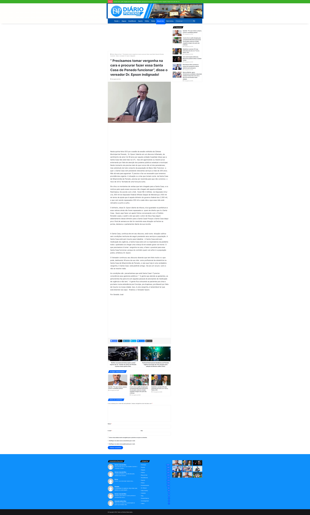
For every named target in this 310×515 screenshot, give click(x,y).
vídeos (142, 503)
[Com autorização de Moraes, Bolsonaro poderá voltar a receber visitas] (177, 59)
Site (142, 430)
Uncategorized (145, 501)
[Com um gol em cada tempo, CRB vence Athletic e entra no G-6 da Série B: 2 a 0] (197, 475)
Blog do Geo (160, 21)
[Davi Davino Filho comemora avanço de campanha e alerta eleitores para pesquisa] (177, 67)
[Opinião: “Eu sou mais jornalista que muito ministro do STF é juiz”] (187, 475)
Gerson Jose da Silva (120, 464)
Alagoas (124, 21)
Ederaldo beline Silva (120, 501)
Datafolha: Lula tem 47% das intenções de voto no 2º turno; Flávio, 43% (159, 388)
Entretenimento (145, 485)
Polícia (153, 21)
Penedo (116, 21)
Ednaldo (117, 486)
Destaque (143, 464)
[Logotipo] (155, 11)
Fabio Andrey (169, 21)
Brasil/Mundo (132, 21)
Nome (110, 423)
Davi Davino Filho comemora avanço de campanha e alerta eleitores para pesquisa (191, 66)
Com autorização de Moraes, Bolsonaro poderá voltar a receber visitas (192, 58)
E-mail (110, 430)
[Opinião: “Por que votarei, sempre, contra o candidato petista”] (117, 380)
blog (142, 495)
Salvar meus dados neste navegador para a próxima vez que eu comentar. (128, 437)
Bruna (116, 479)
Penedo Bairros (145, 498)
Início (112, 54)
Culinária (143, 493)
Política (147, 21)
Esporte (140, 21)
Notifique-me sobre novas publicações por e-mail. (122, 444)
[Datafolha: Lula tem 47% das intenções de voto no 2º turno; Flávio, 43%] (161, 380)
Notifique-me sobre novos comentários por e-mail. (122, 440)
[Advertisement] (139, 37)
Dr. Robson (144, 488)
